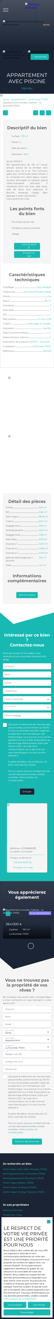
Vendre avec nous (12, 1215)
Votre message (13, 715)
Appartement (18, 99)
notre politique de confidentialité (20, 1299)
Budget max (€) (13, 1054)
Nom (8, 674)
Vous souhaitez (10, 706)
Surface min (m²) (14, 1061)
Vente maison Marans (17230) (18, 1182)
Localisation (9, 1045)
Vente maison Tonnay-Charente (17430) (23, 1192)
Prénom (9, 666)
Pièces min (11, 1069)
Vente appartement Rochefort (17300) (23, 1178)
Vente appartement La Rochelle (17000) (24, 1173)
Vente (6, 99)
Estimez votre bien (13, 1210)
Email (8, 682)
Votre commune (14, 699)
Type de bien (10, 1038)
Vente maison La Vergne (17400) (20, 1187)
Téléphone (11, 691)
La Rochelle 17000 (38, 99)
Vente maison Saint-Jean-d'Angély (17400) (25, 1169)
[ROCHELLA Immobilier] (38, 10)
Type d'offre (9, 1030)
